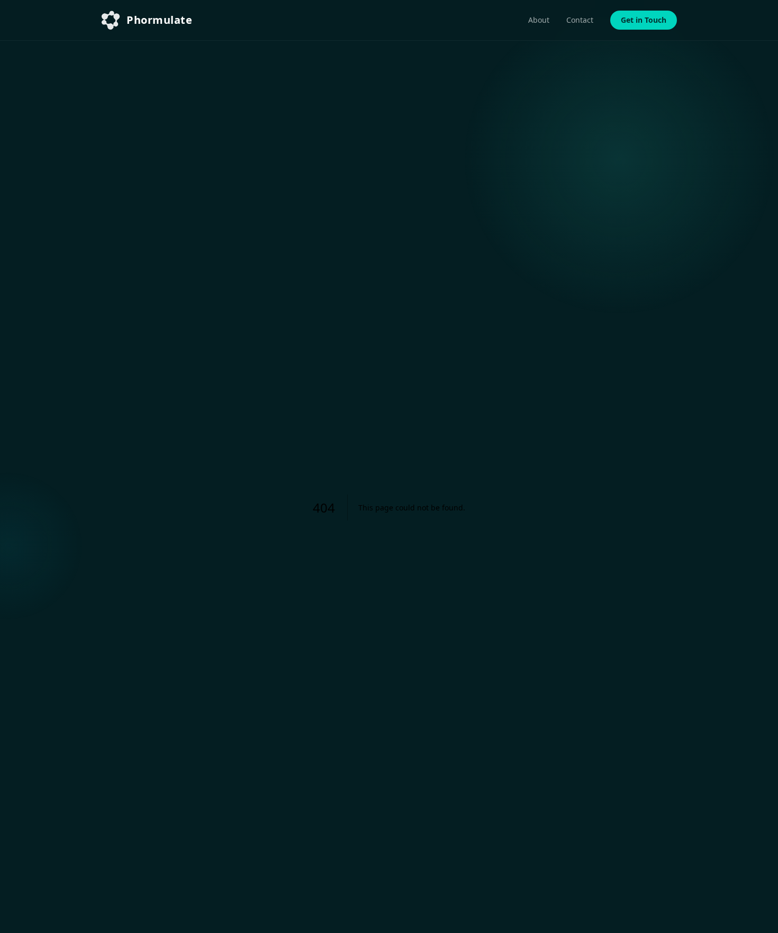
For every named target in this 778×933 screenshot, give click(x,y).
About (538, 20)
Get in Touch (643, 20)
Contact (579, 20)
